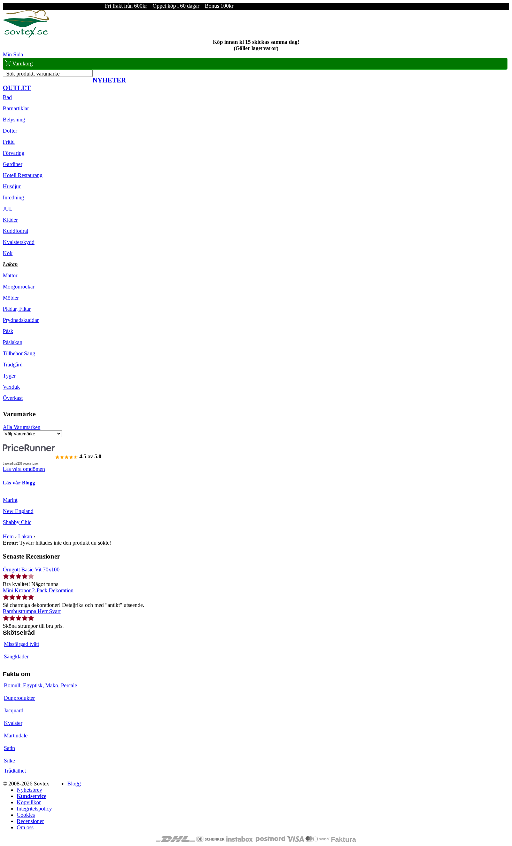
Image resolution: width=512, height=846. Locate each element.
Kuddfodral (15, 231)
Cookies (26, 815)
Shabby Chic (17, 522)
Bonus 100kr (219, 6)
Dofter (10, 131)
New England (18, 511)
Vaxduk (11, 387)
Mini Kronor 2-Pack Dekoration (38, 590)
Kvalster (13, 723)
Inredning (13, 197)
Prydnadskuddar (21, 320)
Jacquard (13, 710)
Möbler (11, 298)
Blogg (74, 783)
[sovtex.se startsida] (26, 36)
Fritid (9, 142)
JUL (8, 209)
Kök (8, 253)
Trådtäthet (15, 771)
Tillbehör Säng (19, 353)
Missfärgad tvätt (21, 644)
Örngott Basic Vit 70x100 (31, 569)
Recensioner (30, 821)
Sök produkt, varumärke (33, 74)
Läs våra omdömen (24, 469)
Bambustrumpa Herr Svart (32, 611)
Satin (9, 748)
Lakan (10, 264)
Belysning (14, 119)
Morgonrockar (18, 287)
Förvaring (13, 153)
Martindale (16, 735)
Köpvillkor (29, 802)
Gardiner (12, 164)
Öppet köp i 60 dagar (176, 6)
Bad (7, 97)
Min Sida (13, 54)
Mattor (10, 275)
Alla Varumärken (21, 427)
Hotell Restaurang (22, 175)
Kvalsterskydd (18, 242)
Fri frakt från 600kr (126, 6)
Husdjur (12, 186)
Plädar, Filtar (17, 309)
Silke (9, 761)
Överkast (13, 398)
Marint (10, 500)
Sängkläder (16, 656)
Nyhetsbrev (29, 790)
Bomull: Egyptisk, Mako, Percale (40, 685)
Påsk (8, 331)
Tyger (9, 376)
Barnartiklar (16, 108)
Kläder (10, 220)
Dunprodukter (19, 698)
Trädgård (13, 364)
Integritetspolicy (34, 809)
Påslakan (12, 342)
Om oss (25, 827)
